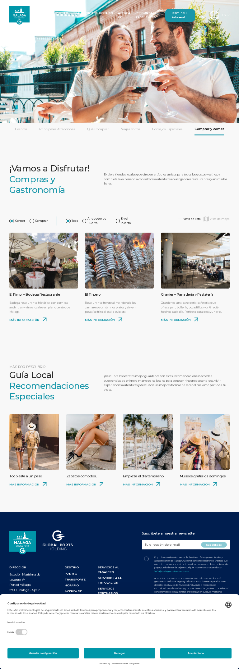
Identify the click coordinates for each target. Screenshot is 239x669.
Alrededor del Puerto (97, 221)
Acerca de (73, 591)
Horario (106, 13)
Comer (20, 220)
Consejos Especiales (167, 129)
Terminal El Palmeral (180, 15)
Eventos (21, 129)
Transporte (83, 13)
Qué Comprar (98, 129)
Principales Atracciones (57, 129)
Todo (75, 220)
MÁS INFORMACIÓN (24, 319)
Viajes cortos (130, 129)
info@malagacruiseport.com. (172, 571)
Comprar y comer (209, 129)
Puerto (62, 13)
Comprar (41, 220)
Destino (44, 13)
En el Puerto (126, 221)
